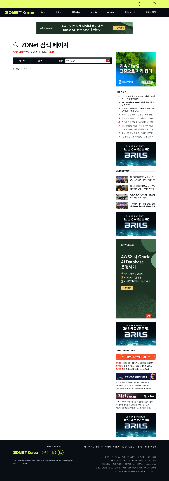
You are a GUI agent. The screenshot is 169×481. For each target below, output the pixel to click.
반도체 (58, 12)
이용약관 (139, 447)
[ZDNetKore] (23, 7)
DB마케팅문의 (106, 447)
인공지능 (76, 12)
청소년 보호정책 (150, 447)
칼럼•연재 (130, 12)
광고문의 (95, 447)
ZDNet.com (26, 463)
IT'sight (111, 12)
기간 (38, 61)
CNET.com (17, 463)
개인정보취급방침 (127, 447)
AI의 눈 (93, 12)
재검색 (61, 61)
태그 (20, 61)
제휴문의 (116, 447)
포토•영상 (151, 12)
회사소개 (87, 447)
